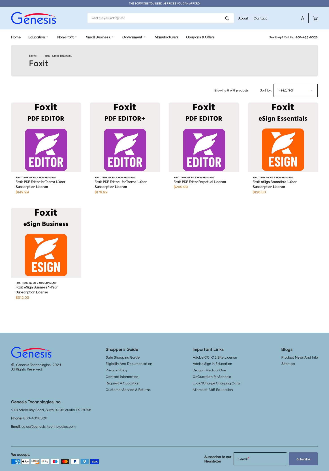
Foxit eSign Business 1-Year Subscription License (37, 289)
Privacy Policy (117, 370)
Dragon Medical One (209, 370)
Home (32, 55)
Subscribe (303, 459)
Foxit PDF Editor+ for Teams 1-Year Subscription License (120, 184)
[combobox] (161, 18)
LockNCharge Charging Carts (217, 383)
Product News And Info (299, 357)
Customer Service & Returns (128, 389)
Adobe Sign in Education (212, 363)
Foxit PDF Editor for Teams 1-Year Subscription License (40, 184)
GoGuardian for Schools (212, 376)
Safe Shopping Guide (123, 357)
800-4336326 (35, 418)
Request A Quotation (122, 383)
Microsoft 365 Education (213, 389)
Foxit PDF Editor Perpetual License (200, 182)
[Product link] (46, 150)
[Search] (228, 18)
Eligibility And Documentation (129, 363)
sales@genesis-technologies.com (48, 426)
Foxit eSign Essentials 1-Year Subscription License (274, 184)
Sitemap (288, 363)
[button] (303, 18)
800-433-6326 (306, 37)
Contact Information (122, 376)
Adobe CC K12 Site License (215, 357)
